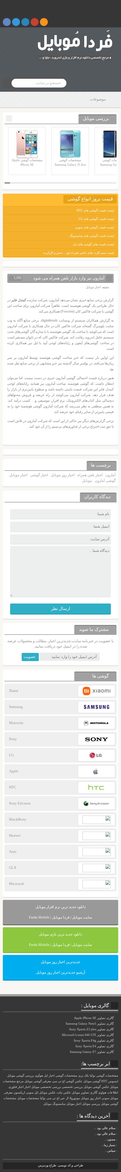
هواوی (102, 1092)
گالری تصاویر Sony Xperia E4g (94, 1040)
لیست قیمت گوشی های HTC (95, 210)
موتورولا (75, 1098)
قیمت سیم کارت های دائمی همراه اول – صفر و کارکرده (78, 252)
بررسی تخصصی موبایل (46, 1086)
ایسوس (113, 1081)
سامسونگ (59, 1103)
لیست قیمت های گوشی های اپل (93, 244)
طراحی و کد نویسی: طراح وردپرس (60, 1165)
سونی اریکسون (23, 1092)
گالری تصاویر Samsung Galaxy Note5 (90, 1023)
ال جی (64, 1098)
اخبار (27, 1086)
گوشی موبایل (91, 1081)
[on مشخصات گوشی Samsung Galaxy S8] (117, 1133)
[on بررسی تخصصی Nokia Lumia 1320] (117, 1145)
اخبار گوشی (39, 475)
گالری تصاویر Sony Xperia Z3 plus (92, 1029)
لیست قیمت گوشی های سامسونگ (92, 235)
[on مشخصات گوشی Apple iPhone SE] (117, 1150)
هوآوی (39, 1075)
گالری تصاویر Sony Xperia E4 (95, 1046)
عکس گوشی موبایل (96, 1086)
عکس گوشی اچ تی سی (67, 1081)
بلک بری (83, 1075)
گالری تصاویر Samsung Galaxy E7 (92, 1051)
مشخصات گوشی (66, 1075)
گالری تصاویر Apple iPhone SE (94, 1018)
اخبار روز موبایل (63, 475)
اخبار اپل (49, 1075)
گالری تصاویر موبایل (84, 1092)
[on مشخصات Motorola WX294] (117, 1139)
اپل (36, 1092)
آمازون (110, 475)
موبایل (87, 480)
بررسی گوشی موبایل (20, 1075)
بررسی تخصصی (72, 1086)
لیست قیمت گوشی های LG (96, 218)
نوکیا (43, 1098)
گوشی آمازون (105, 480)
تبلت (59, 1092)
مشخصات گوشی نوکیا (104, 1075)
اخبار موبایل (93, 287)
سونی (105, 1098)
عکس (67, 1092)
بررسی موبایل (91, 1103)
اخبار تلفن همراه (90, 475)
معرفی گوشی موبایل (37, 1081)
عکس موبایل (47, 1092)
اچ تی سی (52, 1098)
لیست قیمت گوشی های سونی (94, 227)
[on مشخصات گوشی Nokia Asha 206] (117, 1128)
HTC (104, 1081)
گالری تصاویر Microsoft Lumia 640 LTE (88, 1035)
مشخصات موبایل (28, 1098)
